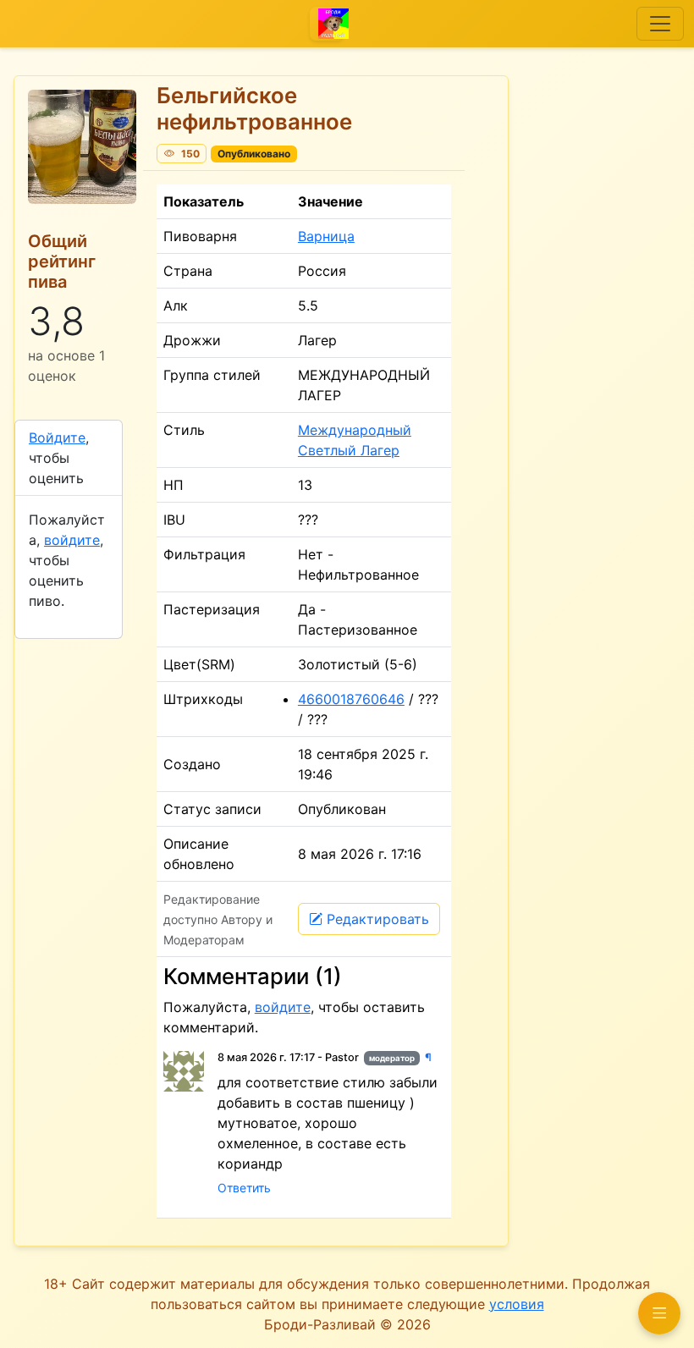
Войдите (57, 437)
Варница (326, 236)
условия (516, 1304)
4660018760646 (351, 699)
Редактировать (378, 919)
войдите (72, 539)
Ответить (244, 1187)
